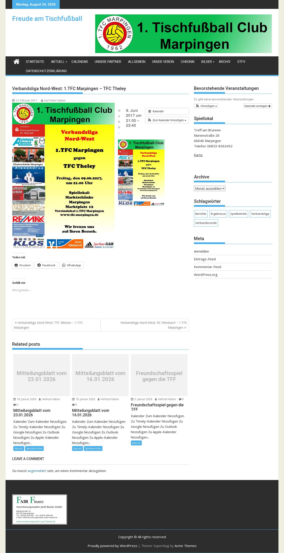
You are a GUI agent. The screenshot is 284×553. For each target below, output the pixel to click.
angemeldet (37, 470)
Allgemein (136, 62)
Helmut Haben (50, 399)
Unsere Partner (108, 62)
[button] (167, 120)
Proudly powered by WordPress (112, 545)
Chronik (188, 62)
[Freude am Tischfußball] (16, 61)
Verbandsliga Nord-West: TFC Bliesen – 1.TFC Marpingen (48, 325)
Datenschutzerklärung (46, 71)
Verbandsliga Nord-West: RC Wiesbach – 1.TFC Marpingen (153, 325)
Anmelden (201, 251)
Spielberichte (34, 448)
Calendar (79, 62)
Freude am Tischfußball (47, 18)
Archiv (225, 62)
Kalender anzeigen (256, 106)
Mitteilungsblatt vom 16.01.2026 (100, 376)
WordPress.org (205, 274)
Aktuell (58, 62)
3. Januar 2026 (143, 399)
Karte (198, 155)
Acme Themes (186, 545)
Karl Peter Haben (54, 100)
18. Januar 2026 (26, 399)
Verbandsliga (260, 214)
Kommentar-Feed (207, 267)
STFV (241, 62)
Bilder (206, 62)
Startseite (35, 62)
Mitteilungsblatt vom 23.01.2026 (42, 376)
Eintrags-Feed (205, 259)
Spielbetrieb (238, 214)
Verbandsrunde (206, 223)
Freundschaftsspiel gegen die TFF (159, 376)
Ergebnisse (218, 214)
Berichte (200, 214)
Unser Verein (163, 62)
